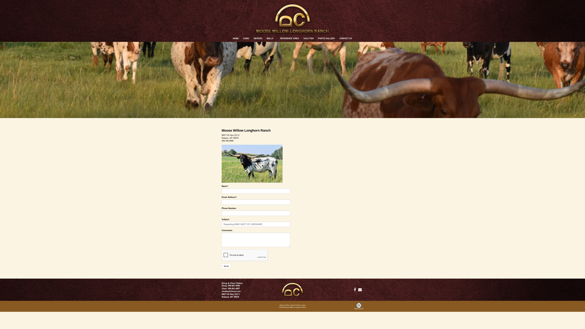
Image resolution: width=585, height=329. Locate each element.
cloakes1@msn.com (231, 291)
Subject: (225, 219)
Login (303, 305)
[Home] (292, 289)
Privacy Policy (284, 305)
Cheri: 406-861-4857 (231, 288)
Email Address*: (229, 197)
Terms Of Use (295, 305)
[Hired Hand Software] (358, 307)
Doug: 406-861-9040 (231, 286)
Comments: (227, 230)
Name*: (225, 186)
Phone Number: (229, 208)
